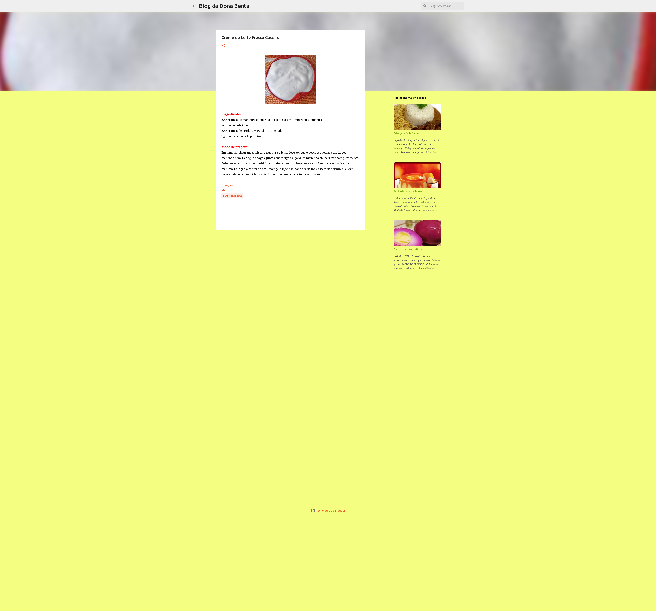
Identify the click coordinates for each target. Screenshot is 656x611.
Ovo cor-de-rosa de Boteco (409, 249)
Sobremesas (232, 195)
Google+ (227, 185)
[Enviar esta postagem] (223, 191)
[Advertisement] (291, 255)
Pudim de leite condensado (409, 191)
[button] (223, 45)
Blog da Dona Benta (224, 6)
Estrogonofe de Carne (406, 133)
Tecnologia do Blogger (330, 510)
